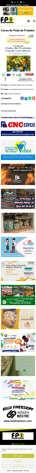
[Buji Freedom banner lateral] (18, 414)
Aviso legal (26, 470)
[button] (28, 21)
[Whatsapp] (23, 2)
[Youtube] (20, 2)
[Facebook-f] (12, 2)
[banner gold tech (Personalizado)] (18, 342)
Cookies (9, 470)
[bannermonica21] (18, 247)
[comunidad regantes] (18, 150)
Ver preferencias (18, 466)
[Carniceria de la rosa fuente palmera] (18, 199)
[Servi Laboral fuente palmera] (18, 11)
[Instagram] (18, 2)
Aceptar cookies (18, 456)
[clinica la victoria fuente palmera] (18, 366)
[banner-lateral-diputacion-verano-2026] (18, 174)
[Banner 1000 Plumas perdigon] (18, 223)
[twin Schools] (18, 271)
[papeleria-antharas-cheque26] (18, 390)
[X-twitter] (15, 2)
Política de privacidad (17, 470)
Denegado (18, 461)
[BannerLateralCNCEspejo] (18, 126)
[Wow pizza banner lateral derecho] (18, 319)
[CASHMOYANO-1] (18, 295)
